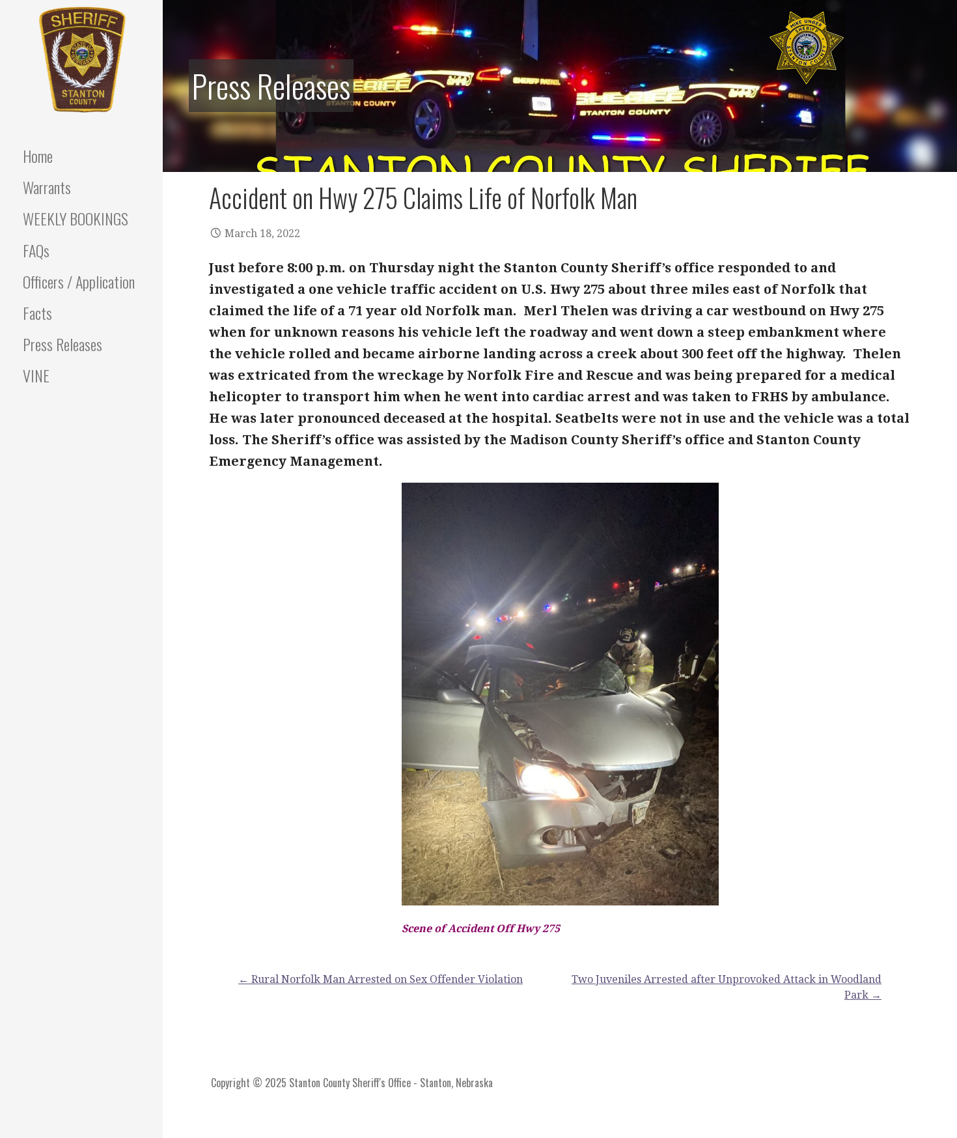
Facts (37, 312)
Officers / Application (79, 281)
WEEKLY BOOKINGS (75, 218)
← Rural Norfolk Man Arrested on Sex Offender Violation (380, 979)
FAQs (36, 250)
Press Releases (62, 344)
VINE (36, 375)
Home (38, 155)
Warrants (47, 187)
